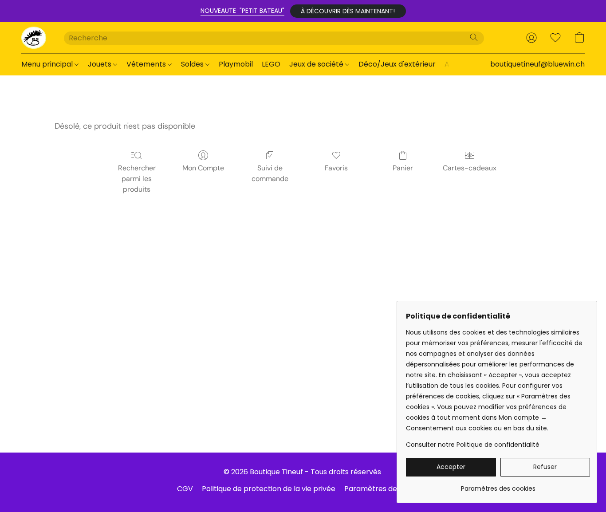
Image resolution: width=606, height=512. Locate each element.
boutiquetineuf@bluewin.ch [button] (537, 64)
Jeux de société (317, 64)
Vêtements (147, 64)
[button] (348, 11)
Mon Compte (203, 168)
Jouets (100, 64)
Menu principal (48, 64)
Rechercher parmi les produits (137, 178)
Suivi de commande (270, 173)
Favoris (336, 168)
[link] (498, 485)
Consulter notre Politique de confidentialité (472, 444)
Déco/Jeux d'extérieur (397, 64)
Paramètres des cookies (386, 489)
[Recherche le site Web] (473, 37)
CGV (185, 489)
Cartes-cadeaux (469, 168)
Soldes (193, 64)
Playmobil (236, 64)
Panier (403, 168)
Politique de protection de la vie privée (268, 489)
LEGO (271, 64)
